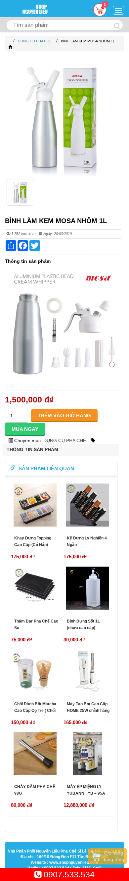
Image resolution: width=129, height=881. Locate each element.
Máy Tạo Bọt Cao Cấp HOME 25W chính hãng (88, 707)
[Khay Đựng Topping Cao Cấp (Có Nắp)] (35, 505)
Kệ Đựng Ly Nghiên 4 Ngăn (87, 541)
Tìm (117, 25)
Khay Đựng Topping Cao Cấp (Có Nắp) (32, 541)
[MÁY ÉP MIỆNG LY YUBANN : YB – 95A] (87, 753)
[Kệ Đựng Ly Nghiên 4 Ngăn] (87, 505)
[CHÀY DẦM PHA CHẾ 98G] (35, 753)
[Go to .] (10, 41)
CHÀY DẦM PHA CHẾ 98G (34, 790)
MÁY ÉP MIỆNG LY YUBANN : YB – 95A (86, 790)
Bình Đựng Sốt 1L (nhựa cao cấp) (83, 624)
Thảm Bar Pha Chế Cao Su (36, 624)
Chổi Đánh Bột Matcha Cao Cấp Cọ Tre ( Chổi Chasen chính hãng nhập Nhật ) (35, 714)
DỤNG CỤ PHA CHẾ (64, 440)
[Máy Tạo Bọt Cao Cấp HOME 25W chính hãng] (87, 671)
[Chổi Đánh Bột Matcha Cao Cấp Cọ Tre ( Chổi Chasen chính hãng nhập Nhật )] (35, 671)
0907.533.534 (68, 874)
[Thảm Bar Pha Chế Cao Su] (35, 588)
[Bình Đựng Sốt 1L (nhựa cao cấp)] (87, 588)
